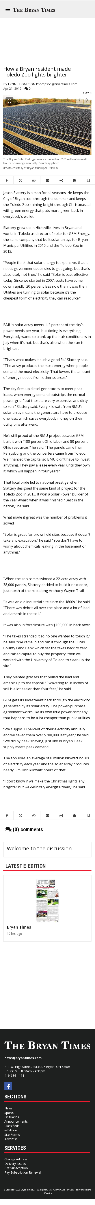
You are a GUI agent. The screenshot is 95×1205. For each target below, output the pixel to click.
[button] (88, 180)
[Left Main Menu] (8, 9)
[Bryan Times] (47, 901)
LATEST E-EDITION (26, 866)
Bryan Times (19, 927)
